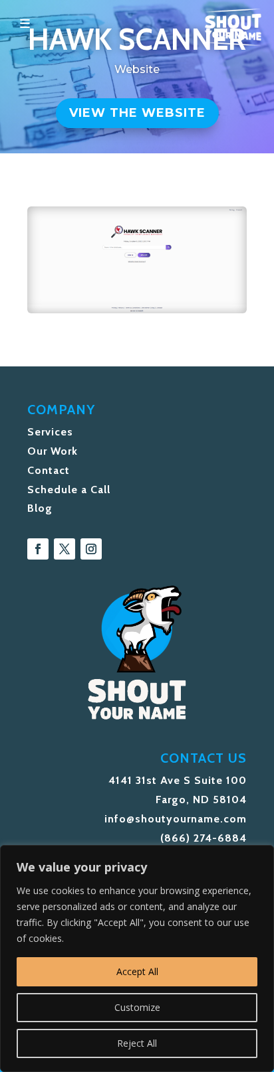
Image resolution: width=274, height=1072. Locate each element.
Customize (137, 1007)
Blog (40, 508)
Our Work (52, 451)
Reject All (137, 1043)
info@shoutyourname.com (175, 818)
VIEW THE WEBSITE (137, 113)
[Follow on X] (64, 549)
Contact (48, 470)
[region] (137, 958)
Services (50, 431)
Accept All (137, 971)
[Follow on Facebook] (38, 549)
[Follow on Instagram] (91, 549)
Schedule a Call (68, 489)
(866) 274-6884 (203, 838)
